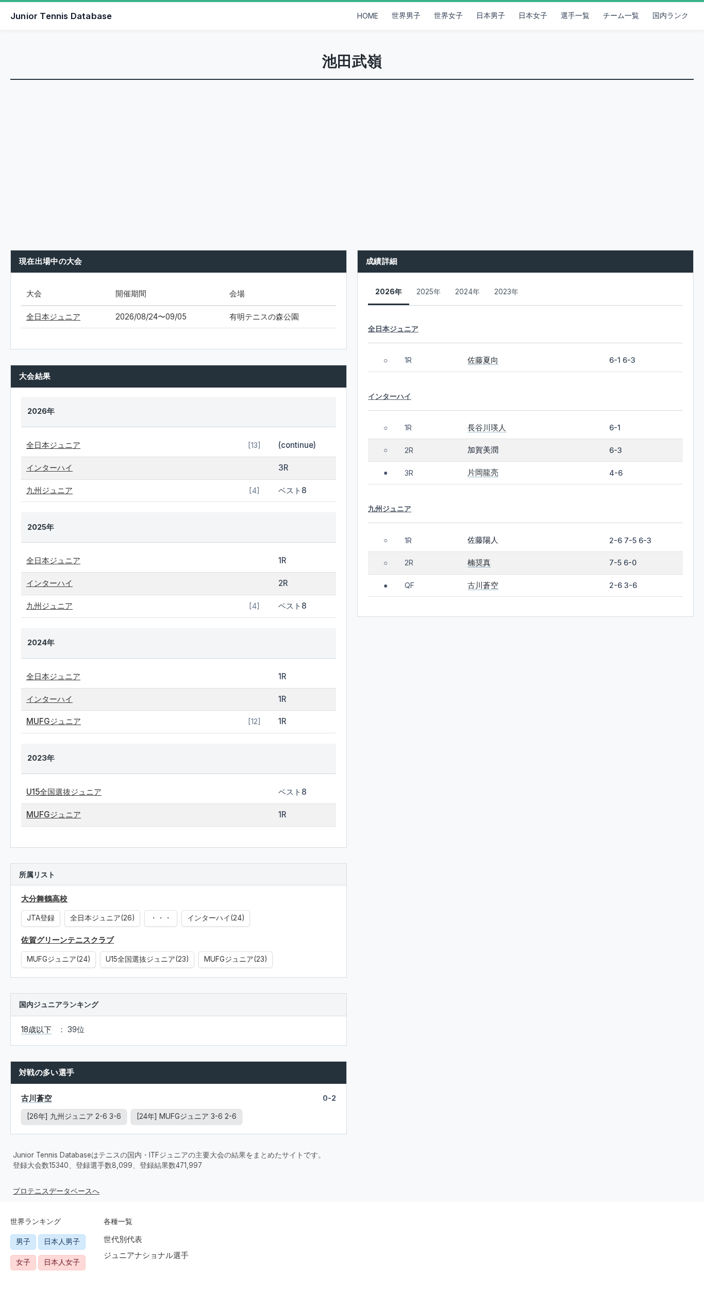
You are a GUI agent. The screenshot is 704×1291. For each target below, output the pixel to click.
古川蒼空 (36, 1098)
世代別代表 (123, 1239)
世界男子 (406, 15)
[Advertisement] (352, 157)
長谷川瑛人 (486, 427)
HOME (367, 16)
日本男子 (490, 15)
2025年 (428, 292)
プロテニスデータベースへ (56, 1191)
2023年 (506, 292)
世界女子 (448, 15)
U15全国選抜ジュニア (64, 792)
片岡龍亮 (482, 472)
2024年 (467, 292)
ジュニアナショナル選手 (146, 1255)
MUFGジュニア (53, 721)
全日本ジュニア (53, 317)
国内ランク (670, 15)
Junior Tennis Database (61, 16)
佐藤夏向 (482, 360)
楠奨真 (479, 562)
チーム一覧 (621, 15)
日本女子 (532, 15)
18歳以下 (36, 1029)
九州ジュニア (49, 490)
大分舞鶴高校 (44, 898)
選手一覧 (575, 15)
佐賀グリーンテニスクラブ (67, 940)
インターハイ (49, 468)
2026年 (388, 292)
